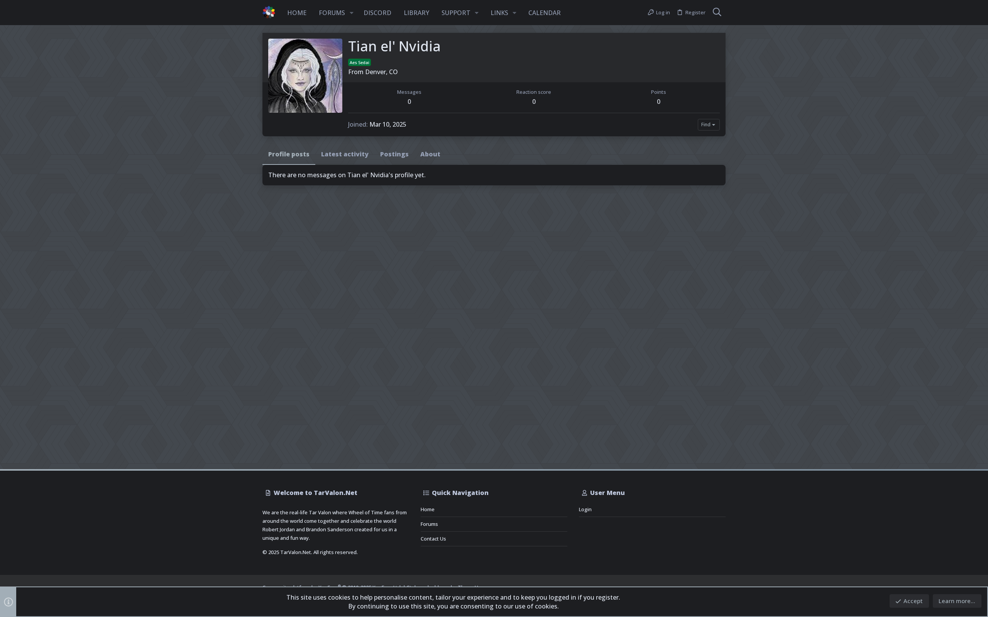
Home (428, 509)
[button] (351, 12)
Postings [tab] (394, 154)
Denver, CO (381, 72)
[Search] (717, 13)
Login (585, 509)
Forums (429, 523)
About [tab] (430, 154)
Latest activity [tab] (345, 154)
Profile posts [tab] (289, 154)
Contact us (433, 538)
